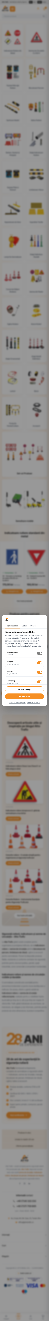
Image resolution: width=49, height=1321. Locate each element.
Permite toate (24, 696)
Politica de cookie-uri (33, 703)
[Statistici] (39, 672)
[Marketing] (39, 681)
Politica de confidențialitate (17, 703)
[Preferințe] (39, 662)
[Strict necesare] (39, 653)
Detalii (24, 626)
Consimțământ (12, 626)
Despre (33, 626)
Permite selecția (24, 689)
